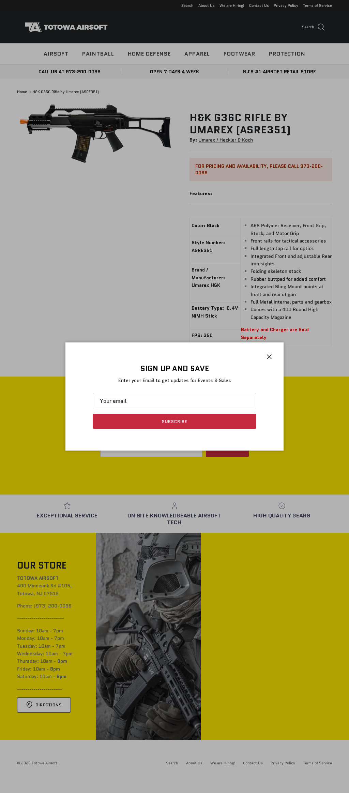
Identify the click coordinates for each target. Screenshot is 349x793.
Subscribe (174, 421)
